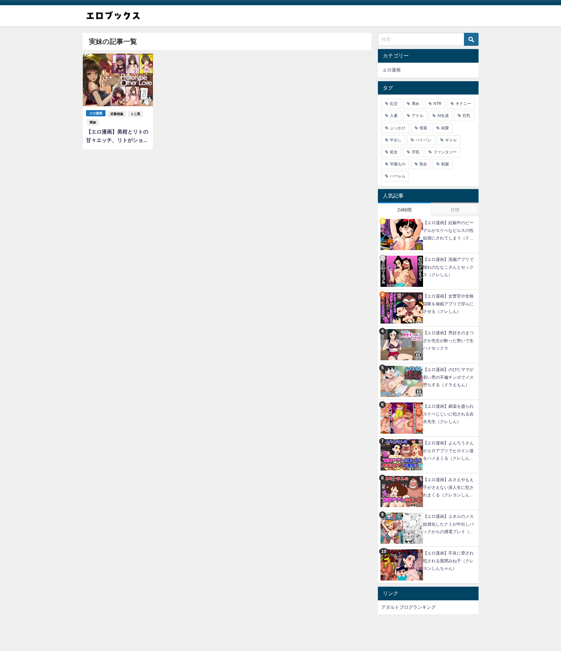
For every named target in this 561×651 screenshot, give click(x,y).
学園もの (397, 164)
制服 (445, 164)
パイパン (423, 140)
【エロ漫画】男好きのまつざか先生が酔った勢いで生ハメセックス (448, 340)
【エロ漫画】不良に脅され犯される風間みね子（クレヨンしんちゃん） (448, 560)
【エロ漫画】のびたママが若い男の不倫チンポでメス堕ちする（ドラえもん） (448, 377)
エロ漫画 (95, 113)
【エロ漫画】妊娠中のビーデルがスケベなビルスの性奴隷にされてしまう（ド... (448, 230)
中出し (396, 140)
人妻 (394, 116)
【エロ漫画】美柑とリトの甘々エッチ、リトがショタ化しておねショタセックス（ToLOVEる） (117, 136)
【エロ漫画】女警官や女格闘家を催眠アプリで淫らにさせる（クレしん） (448, 303)
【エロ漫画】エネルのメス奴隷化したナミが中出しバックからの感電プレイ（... (448, 523)
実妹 (93, 122)
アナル (417, 116)
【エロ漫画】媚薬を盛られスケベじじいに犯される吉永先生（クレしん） (448, 413)
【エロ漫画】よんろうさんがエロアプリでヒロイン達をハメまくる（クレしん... (448, 450)
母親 (423, 128)
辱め (415, 104)
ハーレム (397, 176)
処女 (394, 152)
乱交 (394, 104)
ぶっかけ (397, 128)
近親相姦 (116, 114)
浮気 (415, 152)
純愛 (445, 128)
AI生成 (443, 116)
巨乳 (466, 116)
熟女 (423, 164)
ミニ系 (135, 114)
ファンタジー (445, 152)
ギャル (451, 140)
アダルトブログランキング (408, 607)
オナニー (463, 104)
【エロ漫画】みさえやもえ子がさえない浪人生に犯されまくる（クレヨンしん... (448, 487)
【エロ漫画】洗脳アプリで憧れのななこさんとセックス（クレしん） (448, 266)
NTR (437, 104)
